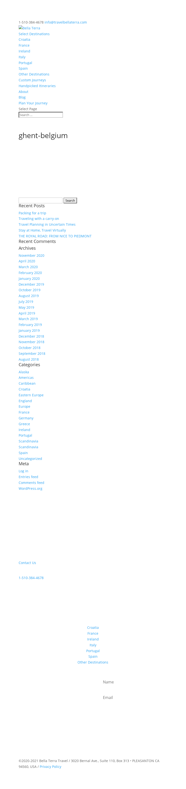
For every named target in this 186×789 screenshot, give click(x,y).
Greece (24, 424)
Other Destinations (34, 74)
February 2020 (30, 272)
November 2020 (31, 255)
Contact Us (27, 562)
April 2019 (27, 313)
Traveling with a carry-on (39, 218)
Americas (26, 377)
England (25, 401)
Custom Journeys (32, 80)
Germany (26, 418)
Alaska (24, 372)
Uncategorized (30, 458)
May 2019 (26, 307)
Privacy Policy (50, 766)
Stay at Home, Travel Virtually (42, 230)
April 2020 (27, 261)
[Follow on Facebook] (22, 605)
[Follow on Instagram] (32, 605)
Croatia (24, 39)
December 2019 (31, 284)
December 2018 (31, 336)
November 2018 (31, 342)
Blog (22, 97)
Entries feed (28, 476)
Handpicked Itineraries (37, 85)
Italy (22, 57)
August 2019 (29, 295)
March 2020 (28, 267)
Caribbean (27, 383)
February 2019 (30, 324)
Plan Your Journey (33, 103)
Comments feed (31, 482)
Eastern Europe (31, 395)
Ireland (24, 51)
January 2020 (29, 278)
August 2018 (29, 359)
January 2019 (29, 330)
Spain (23, 68)
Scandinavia (28, 441)
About (23, 91)
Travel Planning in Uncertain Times (47, 224)
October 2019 (29, 290)
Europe (24, 406)
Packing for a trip (32, 213)
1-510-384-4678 (31, 577)
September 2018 (32, 353)
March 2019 (28, 318)
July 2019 (26, 301)
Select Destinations (34, 34)
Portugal (25, 62)
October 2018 (29, 347)
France (24, 45)
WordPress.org (30, 488)
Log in (23, 471)
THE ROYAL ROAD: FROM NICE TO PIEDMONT (55, 236)
